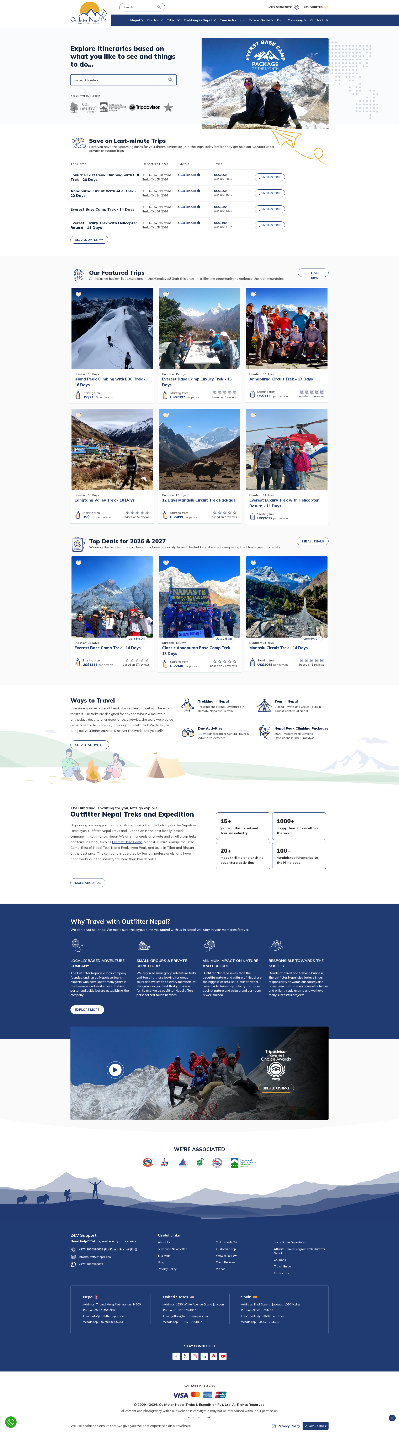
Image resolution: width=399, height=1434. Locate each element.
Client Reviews (225, 1262)
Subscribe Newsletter (172, 1249)
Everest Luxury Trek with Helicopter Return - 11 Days (103, 225)
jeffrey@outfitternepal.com (190, 1316)
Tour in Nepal (286, 701)
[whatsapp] (11, 1422)
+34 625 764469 (262, 1310)
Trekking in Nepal (213, 701)
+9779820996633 (111, 1322)
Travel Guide (282, 1266)
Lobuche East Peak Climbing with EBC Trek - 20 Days (105, 177)
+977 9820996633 (91, 1264)
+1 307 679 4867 (184, 1310)
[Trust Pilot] (168, 107)
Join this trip (270, 177)
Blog (280, 20)
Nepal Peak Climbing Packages (302, 728)
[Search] (159, 7)
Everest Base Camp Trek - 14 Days (102, 209)
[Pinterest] (213, 1356)
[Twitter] (185, 1356)
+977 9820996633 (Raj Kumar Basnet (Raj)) (108, 1249)
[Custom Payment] (199, 1394)
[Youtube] (223, 1356)
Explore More (87, 1010)
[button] (171, 80)
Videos (220, 1269)
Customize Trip (226, 1249)
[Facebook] (176, 1356)
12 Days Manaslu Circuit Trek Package (199, 500)
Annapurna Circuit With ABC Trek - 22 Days (103, 193)
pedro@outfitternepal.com (267, 1316)
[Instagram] (194, 1356)
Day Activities (210, 728)
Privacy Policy (167, 1269)
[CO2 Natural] (83, 107)
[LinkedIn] (204, 1356)
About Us (164, 1242)
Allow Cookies (315, 1426)
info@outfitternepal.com (95, 1257)
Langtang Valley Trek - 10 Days (105, 500)
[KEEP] (113, 107)
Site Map (164, 1255)
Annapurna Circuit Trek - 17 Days (281, 379)
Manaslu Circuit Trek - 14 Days (278, 647)
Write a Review (226, 1255)
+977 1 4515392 (104, 1310)
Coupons (280, 1260)
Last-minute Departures (290, 1242)
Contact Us (319, 20)
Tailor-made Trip (227, 1242)
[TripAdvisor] (144, 107)
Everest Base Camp (127, 842)
